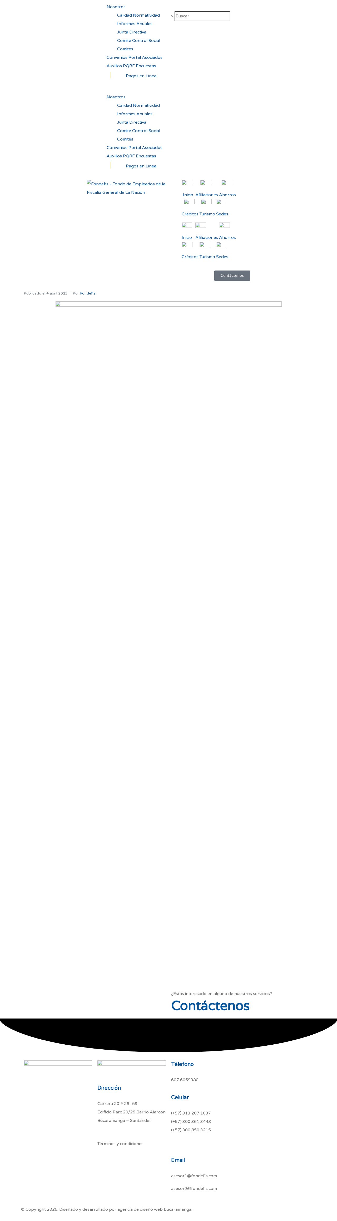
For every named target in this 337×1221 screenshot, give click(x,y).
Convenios (117, 57)
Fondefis (87, 293)
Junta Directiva (131, 32)
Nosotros (116, 6)
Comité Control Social (138, 40)
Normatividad (146, 15)
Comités (125, 49)
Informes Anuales (134, 23)
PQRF (129, 66)
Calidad (124, 15)
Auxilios (114, 66)
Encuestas (146, 66)
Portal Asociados (145, 57)
